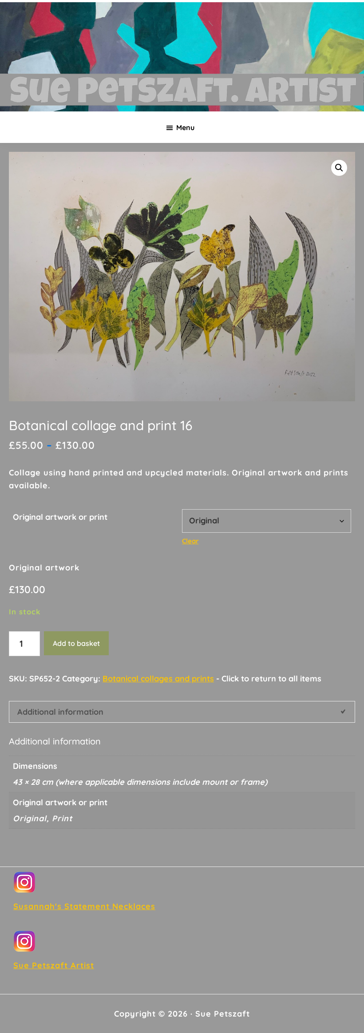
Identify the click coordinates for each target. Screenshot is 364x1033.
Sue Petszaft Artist (53, 965)
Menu (185, 127)
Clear (190, 541)
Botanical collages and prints (158, 678)
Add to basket (76, 643)
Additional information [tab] (60, 712)
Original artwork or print (60, 517)
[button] (339, 168)
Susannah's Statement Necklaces (84, 906)
